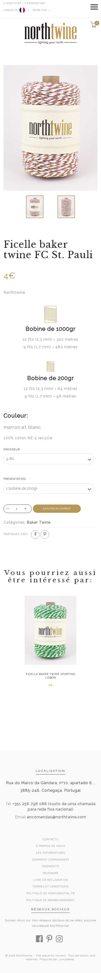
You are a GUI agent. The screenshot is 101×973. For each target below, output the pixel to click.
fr (11, 10)
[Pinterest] (45, 534)
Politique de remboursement (50, 900)
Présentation (15, 478)
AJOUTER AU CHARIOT (57, 508)
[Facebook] (35, 534)
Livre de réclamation (50, 880)
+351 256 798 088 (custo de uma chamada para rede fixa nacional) (54, 807)
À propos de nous (50, 846)
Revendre (50, 873)
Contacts (50, 839)
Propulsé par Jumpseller (56, 959)
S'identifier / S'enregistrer (24, 3)
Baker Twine (38, 522)
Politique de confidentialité (50, 893)
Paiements (50, 866)
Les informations (50, 852)
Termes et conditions (50, 886)
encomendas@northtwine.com (56, 817)
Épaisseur (12, 449)
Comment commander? (50, 859)
